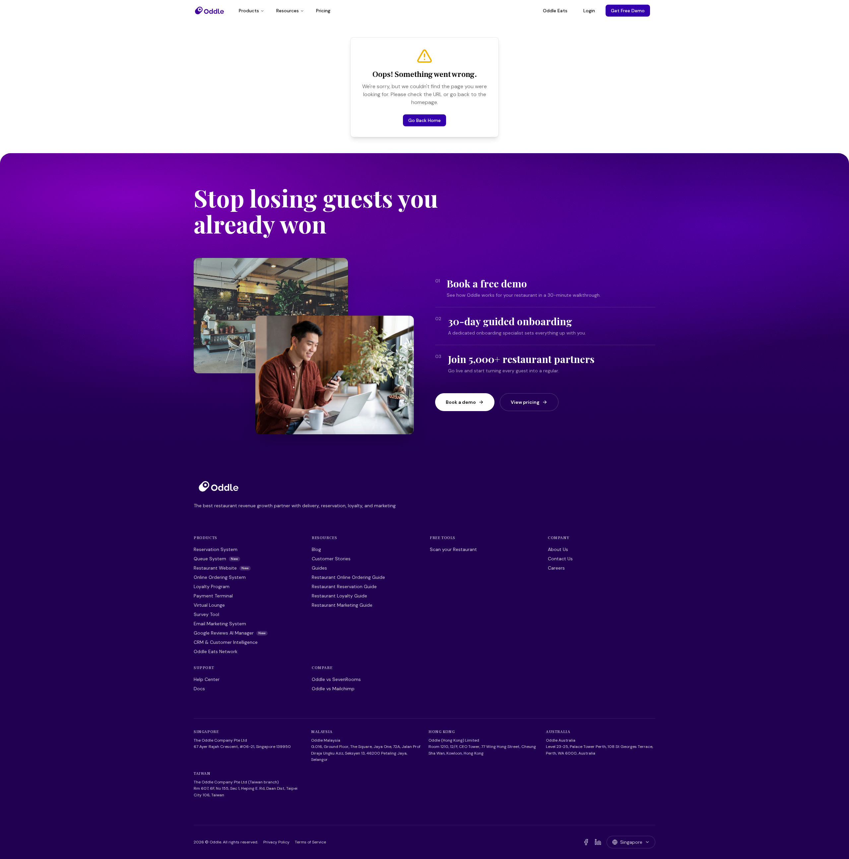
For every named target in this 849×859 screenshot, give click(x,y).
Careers (556, 568)
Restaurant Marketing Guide (342, 605)
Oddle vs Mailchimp (333, 689)
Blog (316, 549)
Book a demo (461, 402)
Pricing (323, 11)
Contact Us (560, 559)
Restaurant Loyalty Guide (339, 596)
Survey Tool (206, 614)
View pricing (525, 402)
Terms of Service (310, 842)
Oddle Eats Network (215, 651)
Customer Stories (331, 559)
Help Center (207, 679)
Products (249, 11)
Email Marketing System (220, 624)
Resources (287, 11)
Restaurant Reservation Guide (344, 586)
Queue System (216, 559)
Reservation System (215, 549)
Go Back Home (424, 120)
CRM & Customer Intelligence (226, 642)
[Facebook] (586, 842)
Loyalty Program (211, 586)
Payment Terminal (213, 596)
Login (589, 11)
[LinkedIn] (598, 842)
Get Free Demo (628, 11)
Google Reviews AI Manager (230, 633)
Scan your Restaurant (453, 549)
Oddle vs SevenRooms (336, 679)
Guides (319, 568)
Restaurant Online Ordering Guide (348, 577)
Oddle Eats (555, 11)
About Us (558, 549)
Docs (199, 689)
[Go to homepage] (218, 486)
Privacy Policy (276, 842)
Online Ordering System (220, 577)
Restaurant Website (221, 568)
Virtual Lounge (209, 605)
